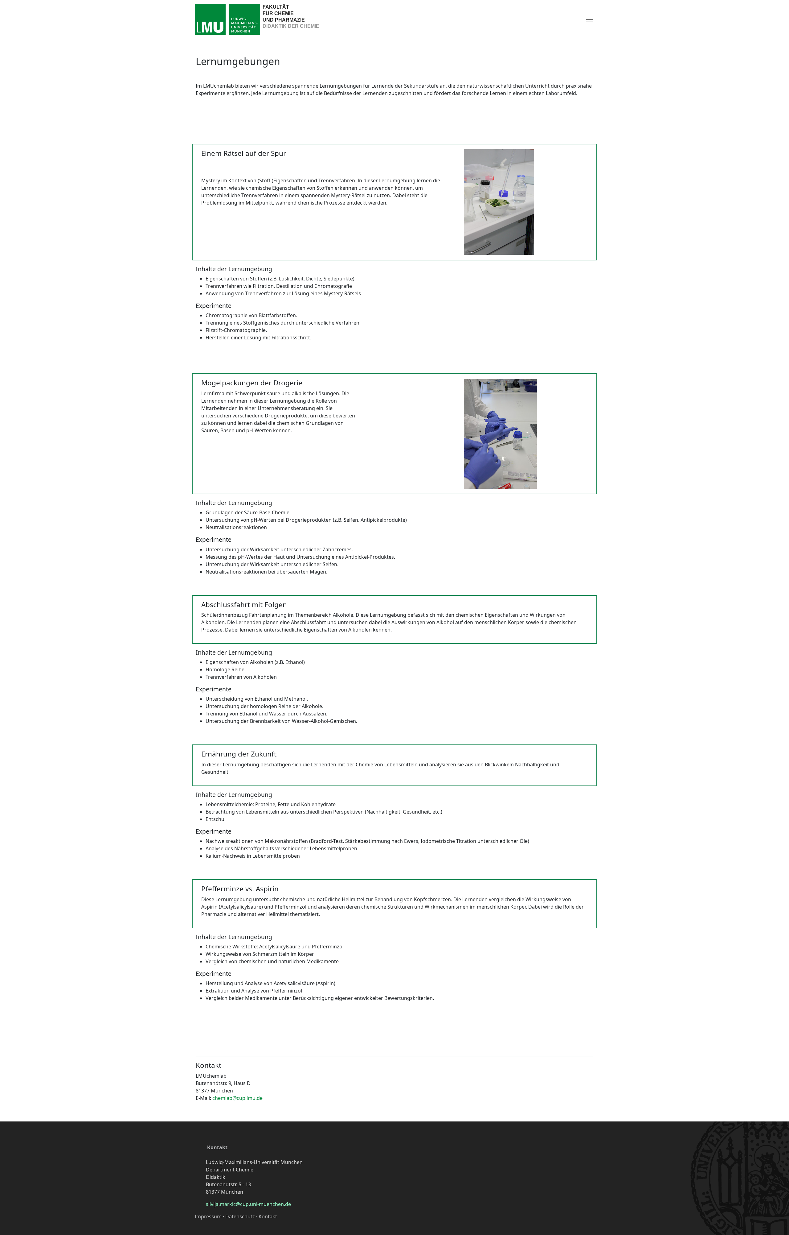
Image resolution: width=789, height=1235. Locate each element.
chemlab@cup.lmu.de (237, 1098)
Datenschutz (240, 1216)
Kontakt (217, 1147)
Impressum (208, 1216)
